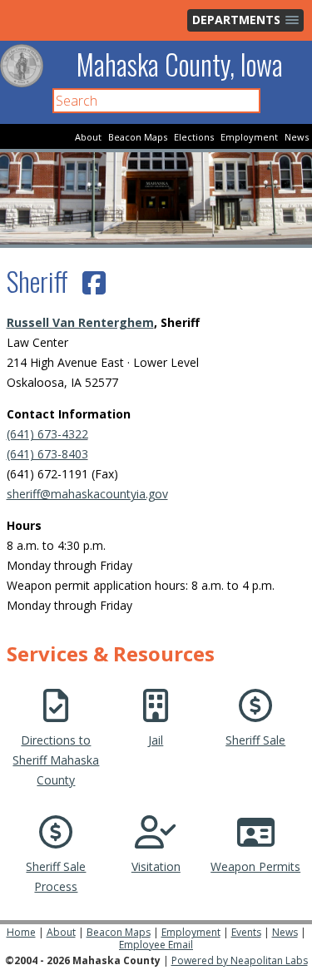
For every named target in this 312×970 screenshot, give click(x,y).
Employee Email (156, 945)
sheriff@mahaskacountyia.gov (87, 494)
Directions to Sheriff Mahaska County (55, 760)
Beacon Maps (137, 137)
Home (21, 932)
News (297, 137)
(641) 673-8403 (47, 454)
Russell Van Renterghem (80, 322)
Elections (194, 137)
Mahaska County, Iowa (180, 64)
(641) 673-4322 (47, 434)
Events (246, 932)
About (88, 137)
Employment (249, 137)
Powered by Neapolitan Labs (239, 960)
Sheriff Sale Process (56, 876)
